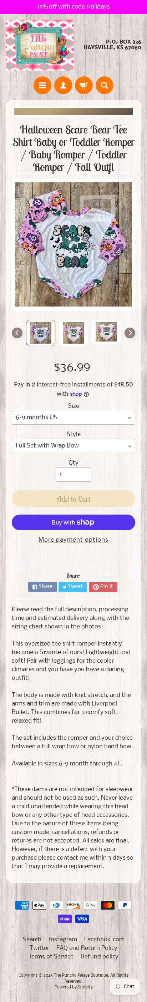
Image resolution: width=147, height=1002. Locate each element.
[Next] (130, 333)
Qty (73, 463)
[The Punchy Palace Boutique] (40, 45)
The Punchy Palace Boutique (81, 975)
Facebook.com (104, 939)
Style (74, 434)
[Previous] (17, 333)
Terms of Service (51, 956)
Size (73, 406)
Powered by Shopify (74, 987)
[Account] (63, 85)
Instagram (63, 939)
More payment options (73, 540)
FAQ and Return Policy (86, 948)
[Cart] (84, 85)
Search (32, 939)
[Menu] (42, 85)
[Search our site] (104, 85)
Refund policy (99, 956)
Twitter (39, 948)
